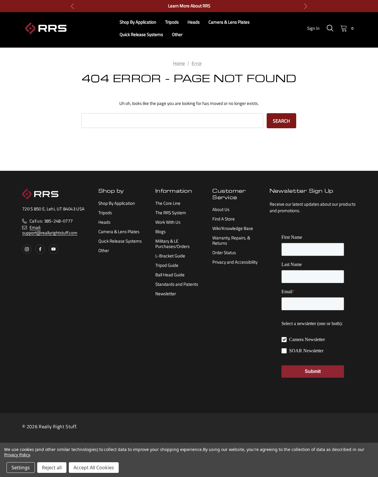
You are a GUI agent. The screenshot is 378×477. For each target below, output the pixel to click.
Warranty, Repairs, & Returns (231, 240)
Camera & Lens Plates (118, 231)
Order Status (224, 252)
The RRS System (170, 212)
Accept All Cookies (94, 467)
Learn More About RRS (189, 6)
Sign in (313, 28)
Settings (21, 467)
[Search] (330, 28)
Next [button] (305, 6)
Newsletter (165, 293)
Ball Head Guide (170, 274)
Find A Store (223, 218)
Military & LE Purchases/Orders (172, 244)
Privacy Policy (17, 454)
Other (103, 250)
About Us (220, 209)
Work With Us (167, 222)
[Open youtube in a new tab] (53, 249)
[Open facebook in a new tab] (40, 249)
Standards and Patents (176, 284)
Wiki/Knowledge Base (232, 228)
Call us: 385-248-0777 (51, 221)
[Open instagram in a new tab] (27, 249)
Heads (104, 222)
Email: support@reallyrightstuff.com (49, 230)
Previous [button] (72, 6)
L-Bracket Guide (170, 255)
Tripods (105, 212)
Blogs (160, 231)
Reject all (52, 467)
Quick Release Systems (120, 241)
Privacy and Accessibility (235, 262)
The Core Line (167, 203)
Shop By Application (116, 203)
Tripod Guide (166, 265)
